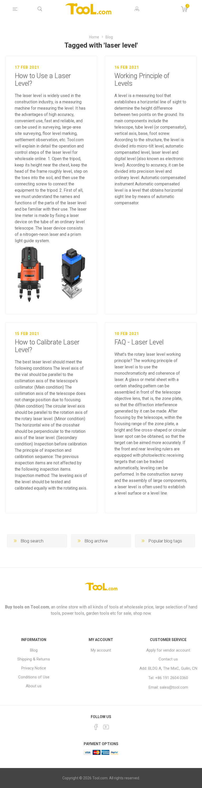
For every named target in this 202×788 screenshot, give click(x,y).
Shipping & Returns (33, 659)
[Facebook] (96, 727)
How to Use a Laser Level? (43, 79)
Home (94, 37)
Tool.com (40, 606)
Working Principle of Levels (141, 79)
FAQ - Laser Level (139, 342)
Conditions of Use (33, 677)
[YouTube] (106, 727)
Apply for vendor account (168, 650)
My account (101, 650)
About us (34, 686)
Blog (109, 37)
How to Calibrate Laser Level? (47, 346)
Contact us (168, 659)
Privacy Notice (33, 668)
